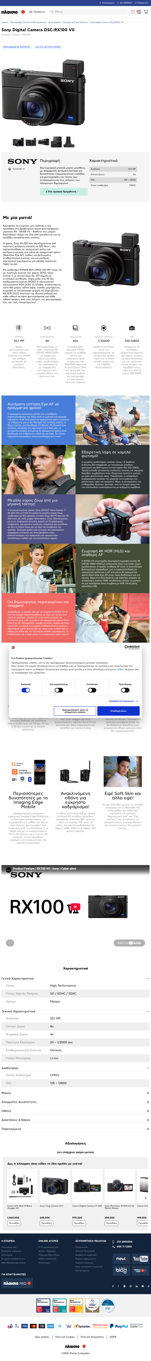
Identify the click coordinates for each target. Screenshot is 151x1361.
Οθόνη (75, 1111)
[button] (5, 1198)
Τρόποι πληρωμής (47, 1251)
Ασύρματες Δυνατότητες (75, 1102)
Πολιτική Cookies (65, 1337)
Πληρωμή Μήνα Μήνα (49, 1255)
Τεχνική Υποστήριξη (85, 1251)
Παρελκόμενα (75, 1129)
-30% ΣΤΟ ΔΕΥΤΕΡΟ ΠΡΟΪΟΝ (48, 47)
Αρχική (4, 22)
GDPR (113, 1337)
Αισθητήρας (75, 1068)
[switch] (59, 690)
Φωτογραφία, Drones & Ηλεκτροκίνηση (28, 22)
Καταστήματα (108, 3)
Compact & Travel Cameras (75, 22)
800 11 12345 (124, 1247)
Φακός (75, 1093)
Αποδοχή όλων (118, 711)
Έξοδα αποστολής (47, 1259)
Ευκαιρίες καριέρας (11, 1251)
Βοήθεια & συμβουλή (86, 1255)
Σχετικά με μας (9, 1247)
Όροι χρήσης (42, 1337)
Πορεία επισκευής (84, 1263)
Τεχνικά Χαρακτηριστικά (75, 1011)
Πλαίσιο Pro (142, 3)
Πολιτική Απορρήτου (92, 1337)
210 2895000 (124, 1242)
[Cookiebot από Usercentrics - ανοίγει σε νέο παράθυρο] (127, 647)
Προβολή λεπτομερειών (121, 701)
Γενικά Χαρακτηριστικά (75, 978)
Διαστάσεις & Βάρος (75, 1120)
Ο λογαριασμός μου (48, 1247)
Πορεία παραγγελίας (86, 1259)
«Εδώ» (120, 669)
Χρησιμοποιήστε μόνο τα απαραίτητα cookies (75, 710)
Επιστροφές (44, 1263)
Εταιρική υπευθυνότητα (13, 1259)
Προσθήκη (14, 1223)
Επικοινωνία (82, 1247)
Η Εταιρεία (6, 1255)
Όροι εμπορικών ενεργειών (89, 1267)
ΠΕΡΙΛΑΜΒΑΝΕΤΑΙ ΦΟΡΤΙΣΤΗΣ (16, 47)
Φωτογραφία (54, 22)
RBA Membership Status (13, 1263)
